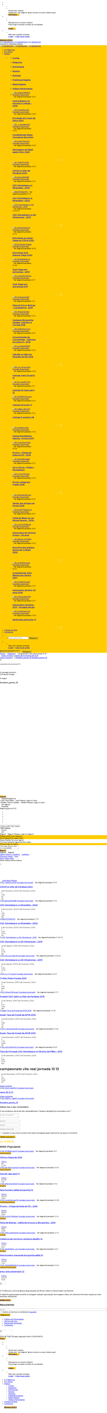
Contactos (8, 632)
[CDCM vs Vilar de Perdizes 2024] (24, 165)
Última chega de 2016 (11, 1157)
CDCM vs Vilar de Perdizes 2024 (21, 172)
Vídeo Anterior (6, 1086)
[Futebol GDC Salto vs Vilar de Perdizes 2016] (17, 992)
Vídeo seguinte (6, 1096)
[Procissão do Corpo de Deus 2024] (24, 112)
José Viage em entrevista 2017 (20, 285)
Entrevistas (18, 67)
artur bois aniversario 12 (12, 1271)
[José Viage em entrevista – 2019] (24, 261)
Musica (16, 71)
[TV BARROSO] (20, 42)
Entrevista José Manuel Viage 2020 (22, 254)
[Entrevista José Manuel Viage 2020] (24, 247)
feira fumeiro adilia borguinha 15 (16, 1190)
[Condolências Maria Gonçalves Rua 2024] (24, 127)
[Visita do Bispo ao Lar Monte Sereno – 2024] (24, 512)
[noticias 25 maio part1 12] (24, 384)
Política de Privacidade (14, 1319)
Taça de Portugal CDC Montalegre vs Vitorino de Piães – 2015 (31, 1051)
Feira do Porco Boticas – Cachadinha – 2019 (24, 306)
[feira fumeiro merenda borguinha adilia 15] (17, 1249)
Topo (2, 1339)
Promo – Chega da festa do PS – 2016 (22, 453)
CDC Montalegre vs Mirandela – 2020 (22, 186)
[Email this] (4, 820)
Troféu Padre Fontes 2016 (13, 978)
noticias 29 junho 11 (22, 405)
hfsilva (3, 1162)
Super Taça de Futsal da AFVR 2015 (18, 1015)
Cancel (3, 797)
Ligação (32, 1312)
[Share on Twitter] (4, 814)
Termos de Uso (10, 1321)
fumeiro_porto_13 (9, 1102)
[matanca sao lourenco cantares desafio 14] (17, 1233)
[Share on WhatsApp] (4, 818)
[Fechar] (0, 668)
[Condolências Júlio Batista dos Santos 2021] (24, 565)
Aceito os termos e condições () (19, 1312)
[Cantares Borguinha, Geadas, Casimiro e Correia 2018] (24, 314)
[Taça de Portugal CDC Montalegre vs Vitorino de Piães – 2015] (17, 1047)
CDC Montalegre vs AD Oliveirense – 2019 (24, 216)
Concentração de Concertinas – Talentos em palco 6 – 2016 (24, 339)
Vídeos (7, 54)
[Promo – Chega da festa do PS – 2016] (24, 445)
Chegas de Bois (10, 630)
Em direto (8, 52)
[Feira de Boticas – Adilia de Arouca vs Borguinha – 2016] (17, 1216)
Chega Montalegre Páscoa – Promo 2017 (23, 437)
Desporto (17, 62)
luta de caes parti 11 (10, 1174)
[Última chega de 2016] (17, 1151)
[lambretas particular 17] (24, 613)
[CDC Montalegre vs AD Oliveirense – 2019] (24, 207)
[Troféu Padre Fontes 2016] (16, 974)
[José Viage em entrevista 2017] (24, 278)
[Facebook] (4, 3)
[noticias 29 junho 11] (24, 399)
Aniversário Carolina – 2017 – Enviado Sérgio (24, 606)
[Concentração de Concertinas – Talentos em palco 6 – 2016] (24, 331)
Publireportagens (22, 80)
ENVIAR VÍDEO (6, 40)
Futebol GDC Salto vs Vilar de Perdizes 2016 (22, 996)
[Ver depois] (4, 5)
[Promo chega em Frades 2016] (24, 476)
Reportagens (19, 84)
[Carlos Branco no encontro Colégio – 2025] (24, 95)
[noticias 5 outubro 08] (24, 411)
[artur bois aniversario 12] (17, 1265)
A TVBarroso (9, 50)
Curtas (16, 58)
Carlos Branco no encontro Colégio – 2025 (22, 103)
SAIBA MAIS (5, 1300)
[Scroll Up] (2, 668)
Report (3, 851)
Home (2, 654)
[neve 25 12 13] (17, 1088)
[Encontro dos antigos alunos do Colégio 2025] (24, 541)
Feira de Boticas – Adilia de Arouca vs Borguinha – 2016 (27, 1222)
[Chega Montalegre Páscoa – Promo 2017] (24, 430)
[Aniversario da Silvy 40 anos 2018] (24, 584)
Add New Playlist (9, 881)
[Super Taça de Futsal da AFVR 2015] (15, 1011)
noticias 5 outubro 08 (23, 417)
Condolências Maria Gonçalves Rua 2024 (23, 136)
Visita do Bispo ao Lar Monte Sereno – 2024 (23, 519)
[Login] (4, 31)
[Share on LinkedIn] (4, 822)
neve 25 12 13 (6, 1092)
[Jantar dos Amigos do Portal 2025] (24, 497)
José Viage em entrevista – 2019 (21, 270)
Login (10, 37)
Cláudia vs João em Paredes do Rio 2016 (23, 355)
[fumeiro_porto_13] (17, 1098)
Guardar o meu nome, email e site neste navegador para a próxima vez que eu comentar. (40, 1133)
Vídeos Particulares (22, 88)
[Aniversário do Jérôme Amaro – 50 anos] (24, 527)
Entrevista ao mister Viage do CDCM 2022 (23, 239)
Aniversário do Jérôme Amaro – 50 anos (24, 534)
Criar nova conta (22, 37)
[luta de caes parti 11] (17, 1168)
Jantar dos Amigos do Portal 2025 (24, 504)
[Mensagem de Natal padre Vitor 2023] (24, 143)
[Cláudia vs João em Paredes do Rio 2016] (24, 348)
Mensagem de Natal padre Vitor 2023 (23, 150)
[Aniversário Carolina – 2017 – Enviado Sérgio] (24, 599)
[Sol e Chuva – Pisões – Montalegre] (24, 461)
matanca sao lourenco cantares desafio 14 (21, 1239)
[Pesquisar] (4, 636)
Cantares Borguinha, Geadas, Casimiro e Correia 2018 (23, 322)
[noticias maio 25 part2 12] (24, 369)
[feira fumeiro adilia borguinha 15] (17, 1184)
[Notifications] (4, 17)
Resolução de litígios (13, 1323)
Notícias (17, 75)
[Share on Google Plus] (4, 816)
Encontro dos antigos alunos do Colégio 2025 (23, 550)
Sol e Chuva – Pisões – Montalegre (23, 468)
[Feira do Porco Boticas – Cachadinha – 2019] (24, 299)
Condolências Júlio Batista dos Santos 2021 (22, 575)
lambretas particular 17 (24, 619)
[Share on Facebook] (4, 812)
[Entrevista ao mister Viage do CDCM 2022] (24, 230)
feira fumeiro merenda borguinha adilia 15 (21, 1255)
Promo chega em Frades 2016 (21, 483)
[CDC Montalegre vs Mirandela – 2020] (24, 179)
